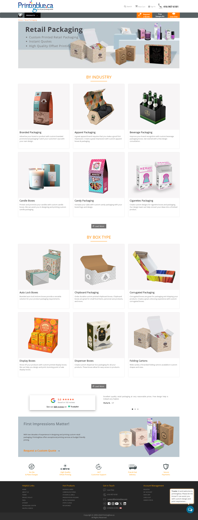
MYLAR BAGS (67, 505)
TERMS (24, 495)
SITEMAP (25, 503)
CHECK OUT (147, 497)
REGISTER (146, 489)
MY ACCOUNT (147, 492)
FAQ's (24, 500)
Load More (99, 226)
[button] (144, 15)
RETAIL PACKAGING (69, 500)
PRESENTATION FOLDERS (71, 497)
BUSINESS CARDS (68, 489)
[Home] (20, 16)
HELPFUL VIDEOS (27, 508)
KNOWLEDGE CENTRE (29, 505)
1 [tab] (132, 409)
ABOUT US (25, 492)
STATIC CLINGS (67, 503)
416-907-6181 (170, 6)
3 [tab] (137, 409)
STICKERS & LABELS (69, 495)
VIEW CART (146, 495)
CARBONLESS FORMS (69, 492)
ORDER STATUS (148, 500)
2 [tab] (135, 409)
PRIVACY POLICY (27, 497)
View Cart (141, 7)
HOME (24, 489)
